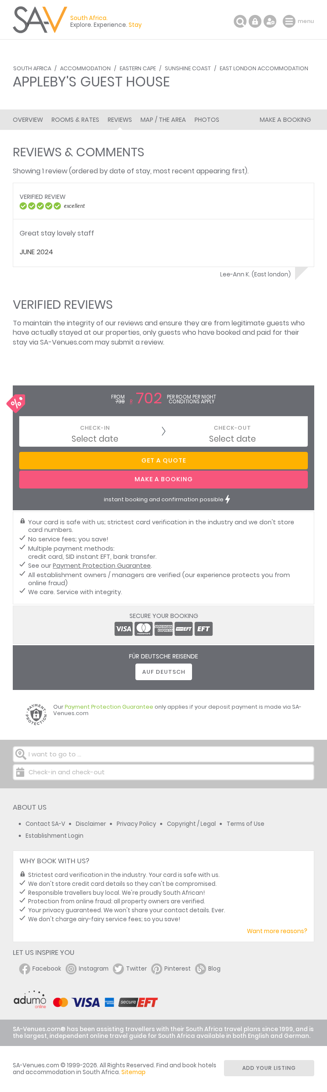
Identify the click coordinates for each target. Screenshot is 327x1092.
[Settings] (270, 21)
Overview (28, 119)
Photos (207, 119)
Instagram (94, 969)
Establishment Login (54, 836)
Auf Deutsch (163, 672)
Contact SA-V (45, 824)
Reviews (120, 119)
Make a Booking (285, 119)
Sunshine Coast (188, 68)
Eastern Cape (138, 68)
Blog (214, 969)
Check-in (95, 428)
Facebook (46, 969)
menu (290, 21)
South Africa (32, 68)
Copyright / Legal (191, 824)
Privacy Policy (136, 824)
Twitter (136, 969)
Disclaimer (91, 824)
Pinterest (177, 969)
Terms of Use (245, 824)
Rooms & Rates (75, 119)
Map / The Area (163, 119)
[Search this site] (240, 21)
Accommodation (85, 68)
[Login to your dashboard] (255, 21)
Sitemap (133, 1072)
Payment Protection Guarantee (102, 565)
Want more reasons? (277, 931)
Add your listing (269, 1068)
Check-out (232, 428)
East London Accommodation (264, 68)
